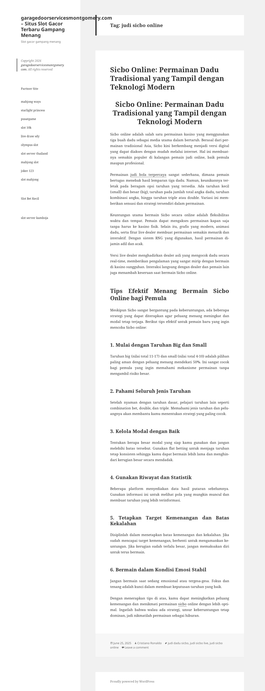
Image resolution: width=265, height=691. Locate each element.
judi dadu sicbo (178, 643)
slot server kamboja (34, 218)
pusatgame (28, 119)
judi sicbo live (199, 643)
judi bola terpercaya (148, 174)
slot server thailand (34, 153)
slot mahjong (30, 179)
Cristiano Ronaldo (149, 643)
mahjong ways (31, 102)
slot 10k (26, 128)
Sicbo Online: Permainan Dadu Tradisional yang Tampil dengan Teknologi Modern (167, 78)
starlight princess (33, 110)
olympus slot (29, 145)
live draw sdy (30, 136)
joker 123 (27, 171)
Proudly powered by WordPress (132, 681)
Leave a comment (137, 647)
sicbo (182, 604)
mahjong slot (30, 162)
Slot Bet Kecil (30, 199)
